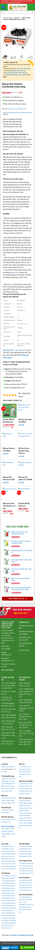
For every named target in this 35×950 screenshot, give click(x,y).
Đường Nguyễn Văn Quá (26, 803)
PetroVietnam (5, 781)
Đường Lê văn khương (25, 813)
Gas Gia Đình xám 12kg (8, 851)
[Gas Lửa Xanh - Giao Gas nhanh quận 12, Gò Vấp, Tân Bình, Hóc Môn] (17, 7)
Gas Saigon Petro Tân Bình (26, 870)
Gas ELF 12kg (8, 791)
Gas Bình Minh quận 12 (26, 849)
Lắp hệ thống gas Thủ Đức (9, 875)
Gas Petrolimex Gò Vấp (26, 885)
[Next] (30, 37)
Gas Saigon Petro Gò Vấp (26, 868)
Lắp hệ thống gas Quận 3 (8, 883)
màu (11, 284)
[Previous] (5, 37)
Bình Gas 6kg (5, 766)
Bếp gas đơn (5, 798)
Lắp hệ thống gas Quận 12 (9, 905)
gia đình (15, 272)
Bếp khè (4, 834)
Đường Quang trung (25, 815)
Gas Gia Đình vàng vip (8, 846)
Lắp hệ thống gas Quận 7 (8, 893)
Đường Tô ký (23, 818)
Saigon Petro (5, 778)
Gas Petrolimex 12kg (7, 854)
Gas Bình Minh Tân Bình (26, 854)
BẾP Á (3, 829)
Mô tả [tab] (5, 114)
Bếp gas (17, 17)
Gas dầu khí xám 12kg (9, 868)
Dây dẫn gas (5, 810)
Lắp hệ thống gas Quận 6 (8, 890)
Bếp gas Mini (11, 803)
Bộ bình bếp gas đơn (7, 819)
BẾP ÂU (8, 829)
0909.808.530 (29, 947)
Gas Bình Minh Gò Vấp (25, 851)
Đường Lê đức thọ (24, 810)
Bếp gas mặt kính (6, 800)
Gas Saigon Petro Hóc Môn (26, 863)
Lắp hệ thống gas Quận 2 (8, 880)
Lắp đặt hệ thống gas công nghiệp (15, 74)
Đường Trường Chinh (25, 800)
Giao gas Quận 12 (24, 783)
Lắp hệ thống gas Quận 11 (9, 903)
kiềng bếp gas (5, 812)
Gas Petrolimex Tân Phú (26, 890)
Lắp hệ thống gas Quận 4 (8, 885)
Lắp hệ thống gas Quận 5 (8, 888)
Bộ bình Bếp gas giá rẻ (20, 109)
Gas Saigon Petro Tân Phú (26, 873)
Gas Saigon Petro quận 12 (26, 865)
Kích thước (7, 323)
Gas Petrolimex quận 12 (26, 882)
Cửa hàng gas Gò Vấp (25, 935)
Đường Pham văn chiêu (26, 808)
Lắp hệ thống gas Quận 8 (8, 895)
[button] (3, 7)
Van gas (12, 810)
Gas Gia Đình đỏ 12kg (7, 849)
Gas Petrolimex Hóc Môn (26, 880)
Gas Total (9, 786)
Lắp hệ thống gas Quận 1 (8, 878)
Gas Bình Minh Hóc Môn (26, 846)
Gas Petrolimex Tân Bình (26, 887)
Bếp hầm (11, 831)
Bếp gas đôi (13, 798)
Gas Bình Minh (24, 650)
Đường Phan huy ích (25, 805)
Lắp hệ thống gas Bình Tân (9, 908)
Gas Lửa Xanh (7, 17)
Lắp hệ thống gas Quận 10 (9, 900)
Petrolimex (12, 778)
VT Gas (7, 788)
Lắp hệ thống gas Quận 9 (8, 898)
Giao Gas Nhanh (21, 350)
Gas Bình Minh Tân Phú (26, 856)
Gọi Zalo (14, 947)
